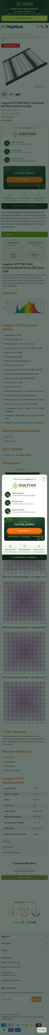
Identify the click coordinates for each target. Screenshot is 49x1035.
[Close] (44, 478)
